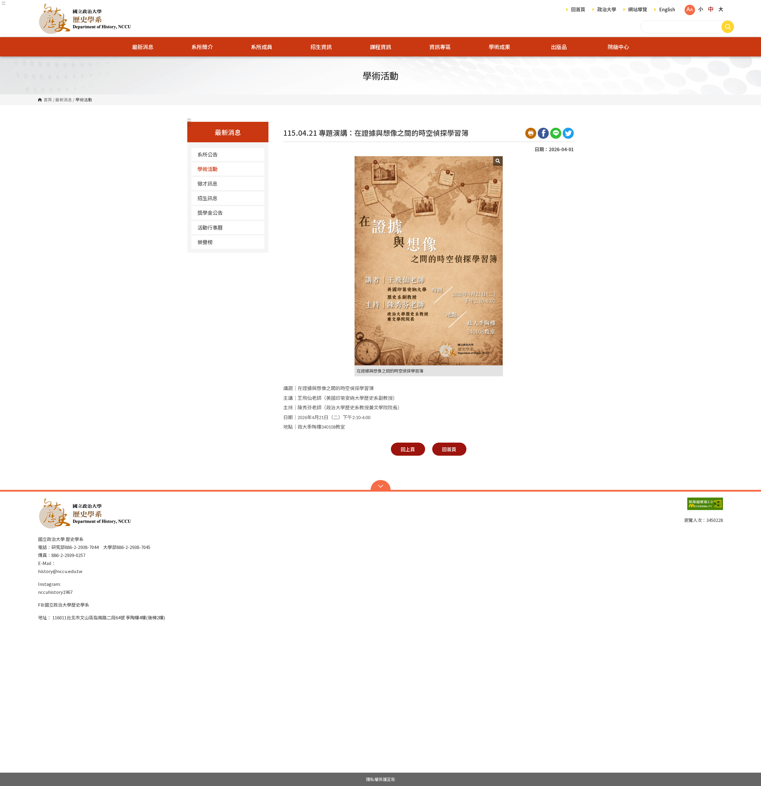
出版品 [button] (559, 46)
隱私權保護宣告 (380, 779)
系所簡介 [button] (202, 46)
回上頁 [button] (408, 449)
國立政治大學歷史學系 (44, 7)
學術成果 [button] (499, 46)
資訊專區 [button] (440, 46)
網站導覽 (637, 10)
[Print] (530, 133)
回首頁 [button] (449, 449)
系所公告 (207, 154)
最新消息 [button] (142, 46)
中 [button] (710, 9)
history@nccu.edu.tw (60, 571)
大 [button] (720, 8)
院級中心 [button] (618, 46)
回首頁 (578, 10)
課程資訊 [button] (380, 46)
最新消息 (63, 100)
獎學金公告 (210, 212)
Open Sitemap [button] (381, 485)
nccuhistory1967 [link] (55, 592)
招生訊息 (207, 198)
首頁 (48, 100)
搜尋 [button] (727, 26)
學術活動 (207, 169)
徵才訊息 (207, 183)
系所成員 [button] (261, 46)
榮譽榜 (205, 242)
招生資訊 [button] (321, 46)
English (667, 10)
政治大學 (606, 10)
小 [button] (700, 8)
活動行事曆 (210, 227)
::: (3, 2)
